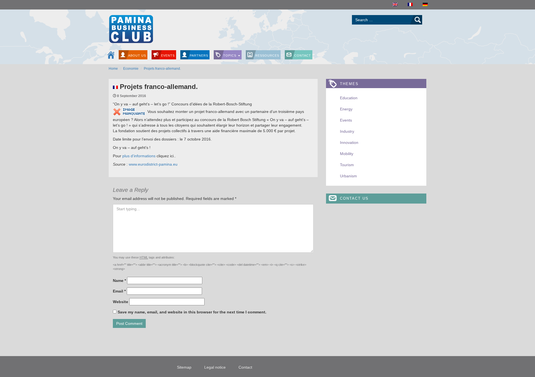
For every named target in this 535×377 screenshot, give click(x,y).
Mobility (346, 153)
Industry (347, 131)
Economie (130, 69)
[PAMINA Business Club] (131, 28)
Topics (230, 55)
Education (349, 98)
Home (113, 69)
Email (119, 291)
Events (168, 55)
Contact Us (354, 198)
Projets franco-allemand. (162, 69)
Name (119, 280)
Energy (346, 109)
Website (120, 301)
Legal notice (215, 367)
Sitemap (184, 367)
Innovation (349, 142)
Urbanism (348, 176)
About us (137, 55)
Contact (302, 55)
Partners (199, 55)
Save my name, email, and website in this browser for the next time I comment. (192, 312)
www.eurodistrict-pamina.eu (153, 164)
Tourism (347, 165)
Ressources (267, 55)
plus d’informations (138, 156)
